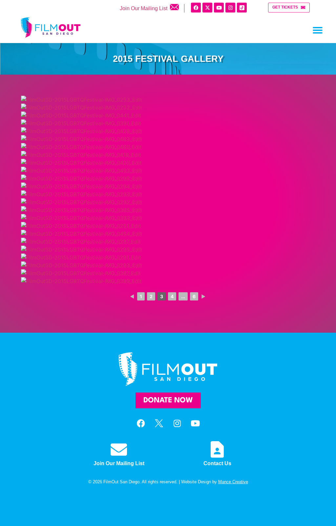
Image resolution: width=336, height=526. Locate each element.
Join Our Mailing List (144, 8)
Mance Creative (233, 481)
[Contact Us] (217, 449)
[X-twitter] (207, 7)
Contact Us (217, 463)
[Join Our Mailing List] (119, 449)
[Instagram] (230, 7)
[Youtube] (219, 7)
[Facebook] (196, 7)
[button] (318, 30)
